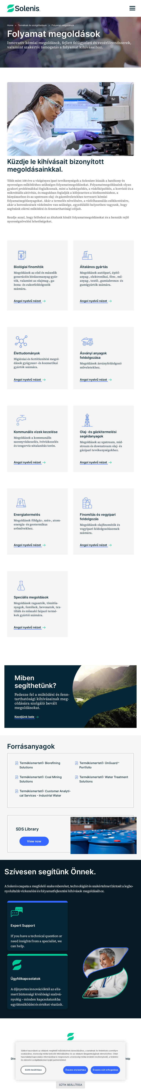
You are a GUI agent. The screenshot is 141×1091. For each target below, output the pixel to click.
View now (34, 841)
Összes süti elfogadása (105, 1070)
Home (10, 25)
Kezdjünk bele (25, 717)
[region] (70, 1061)
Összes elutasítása (75, 1070)
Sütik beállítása (70, 1084)
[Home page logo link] (70, 1036)
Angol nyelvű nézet (28, 301)
